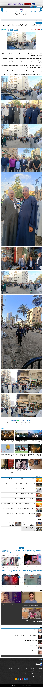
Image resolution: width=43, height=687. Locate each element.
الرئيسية (40, 11)
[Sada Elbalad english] (10, 4)
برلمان (11, 673)
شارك (11, 29)
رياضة (22, 11)
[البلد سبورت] (27, 4)
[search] (2, 9)
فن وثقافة (17, 11)
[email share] (2, 30)
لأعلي (40, 659)
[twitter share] (6, 30)
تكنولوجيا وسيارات (17, 673)
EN (31, 6)
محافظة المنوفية (36, 422)
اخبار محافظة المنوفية (23, 422)
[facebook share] (8, 30)
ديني (2, 11)
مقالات (33, 676)
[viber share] (14, 420)
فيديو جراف (40, 673)
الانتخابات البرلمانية (14, 422)
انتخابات (21, 424)
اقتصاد (26, 673)
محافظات (35, 20)
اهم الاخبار (35, 11)
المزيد (2, 624)
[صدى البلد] (21, 9)
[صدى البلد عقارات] (15, 4)
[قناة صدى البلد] (33, 4)
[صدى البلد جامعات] (20, 4)
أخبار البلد (30, 11)
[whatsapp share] (4, 30)
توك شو (12, 11)
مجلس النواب (6, 422)
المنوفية (30, 422)
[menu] (41, 9)
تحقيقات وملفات (39, 676)
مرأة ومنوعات (6, 11)
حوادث (26, 11)
